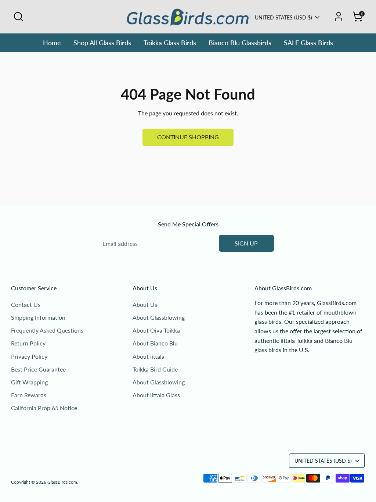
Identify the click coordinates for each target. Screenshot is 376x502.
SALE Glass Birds (308, 43)
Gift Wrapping (29, 382)
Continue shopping (188, 136)
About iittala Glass (156, 394)
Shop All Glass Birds (102, 43)
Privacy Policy (29, 356)
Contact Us (25, 304)
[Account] (338, 16)
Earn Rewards (28, 394)
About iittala (148, 356)
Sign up (246, 243)
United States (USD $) (283, 17)
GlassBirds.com (62, 482)
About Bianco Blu (155, 343)
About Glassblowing (159, 317)
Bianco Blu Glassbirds (240, 43)
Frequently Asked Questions (47, 330)
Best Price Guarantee (38, 369)
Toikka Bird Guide (155, 369)
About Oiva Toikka (156, 330)
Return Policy (28, 343)
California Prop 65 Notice (44, 407)
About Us (145, 304)
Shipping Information (38, 317)
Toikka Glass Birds (170, 43)
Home (52, 43)
